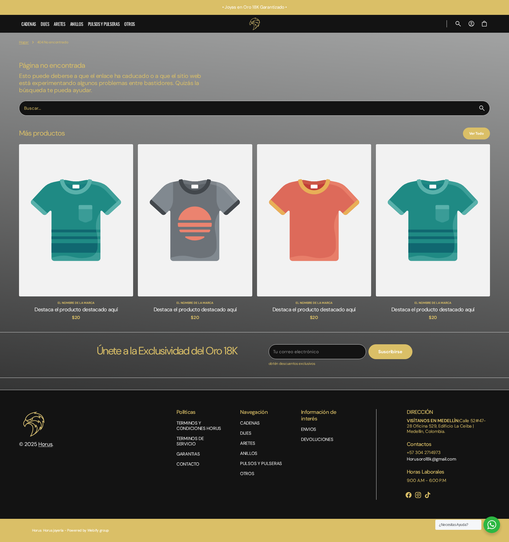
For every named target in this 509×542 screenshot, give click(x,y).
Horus (45, 444)
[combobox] (246, 108)
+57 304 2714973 (424, 452)
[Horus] (254, 24)
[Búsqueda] (482, 108)
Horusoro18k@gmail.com (431, 459)
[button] (458, 23)
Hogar (24, 42)
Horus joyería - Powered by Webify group (76, 530)
